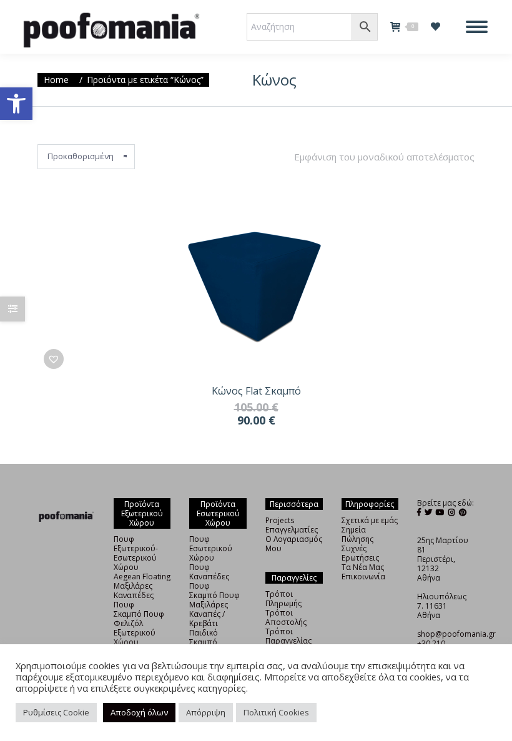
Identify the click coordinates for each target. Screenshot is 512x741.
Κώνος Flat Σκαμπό (256, 391)
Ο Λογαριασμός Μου (293, 544)
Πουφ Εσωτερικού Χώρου (210, 548)
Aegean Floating (142, 576)
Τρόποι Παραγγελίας (288, 636)
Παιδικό (203, 632)
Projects (279, 520)
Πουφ (199, 567)
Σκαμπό (203, 642)
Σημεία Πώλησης (357, 534)
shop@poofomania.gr (456, 634)
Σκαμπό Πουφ (139, 614)
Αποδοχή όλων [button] (139, 712)
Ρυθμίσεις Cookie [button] (56, 712)
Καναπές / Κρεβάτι (207, 619)
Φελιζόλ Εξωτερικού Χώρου (134, 632)
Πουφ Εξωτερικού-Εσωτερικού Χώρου (136, 553)
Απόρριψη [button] (205, 712)
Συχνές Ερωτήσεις (360, 553)
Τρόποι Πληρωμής (283, 599)
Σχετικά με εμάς (370, 520)
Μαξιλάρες (133, 586)
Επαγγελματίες (291, 529)
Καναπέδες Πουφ (134, 600)
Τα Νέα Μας (363, 567)
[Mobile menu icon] (476, 27)
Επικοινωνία (363, 576)
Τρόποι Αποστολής (286, 617)
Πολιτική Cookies (276, 712)
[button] (16, 103)
